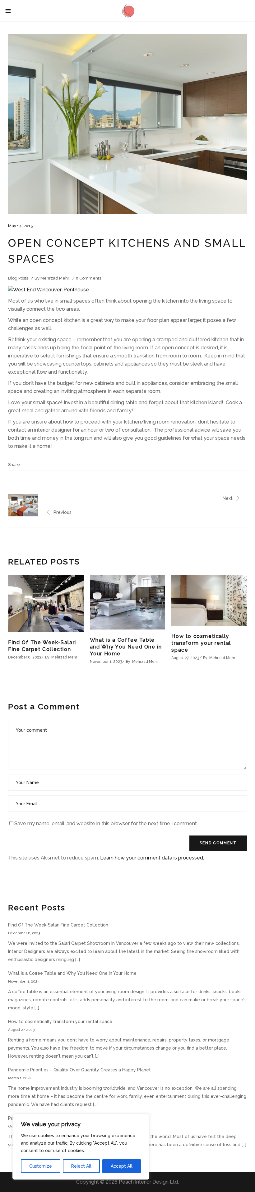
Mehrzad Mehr (54, 278)
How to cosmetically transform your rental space (201, 643)
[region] (80, 1147)
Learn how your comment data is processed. (152, 858)
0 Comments (88, 278)
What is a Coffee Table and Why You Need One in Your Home (126, 647)
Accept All (121, 1166)
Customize (40, 1166)
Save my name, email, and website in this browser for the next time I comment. (106, 823)
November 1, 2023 (106, 661)
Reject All (81, 1166)
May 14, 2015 (20, 225)
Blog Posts (18, 278)
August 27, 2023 (185, 658)
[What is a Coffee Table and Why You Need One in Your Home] (127, 602)
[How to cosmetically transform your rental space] (209, 600)
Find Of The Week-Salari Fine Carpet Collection (58, 924)
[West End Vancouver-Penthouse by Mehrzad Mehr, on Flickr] (48, 290)
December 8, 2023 (24, 657)
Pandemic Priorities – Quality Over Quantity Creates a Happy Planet (79, 1069)
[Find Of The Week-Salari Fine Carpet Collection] (46, 603)
